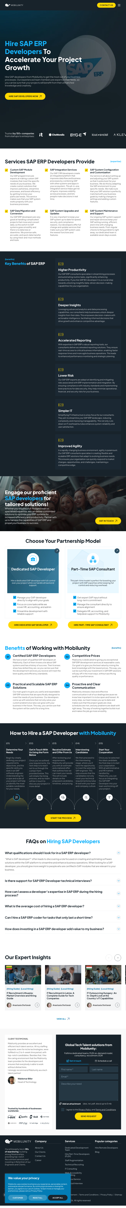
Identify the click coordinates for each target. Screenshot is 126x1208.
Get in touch (106, 521)
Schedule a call (105, 1061)
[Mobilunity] (14, 5)
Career (38, 1160)
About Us (39, 1148)
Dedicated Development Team (76, 1149)
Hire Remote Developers (106, 1148)
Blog (97, 1152)
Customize (18, 1198)
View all (61, 1019)
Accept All (58, 1198)
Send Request (88, 1116)
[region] (38, 1188)
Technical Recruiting (74, 1164)
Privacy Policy (85, 1109)
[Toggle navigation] (119, 5)
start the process (61, 818)
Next (117, 957)
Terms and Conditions (106, 1109)
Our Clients (40, 1152)
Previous (109, 957)
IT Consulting (71, 1169)
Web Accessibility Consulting (73, 1174)
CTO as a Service (73, 1179)
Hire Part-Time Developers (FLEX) (77, 1155)
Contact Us (106, 5)
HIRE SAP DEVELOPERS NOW (23, 96)
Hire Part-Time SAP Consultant (91, 624)
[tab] (63, 862)
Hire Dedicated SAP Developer (31, 624)
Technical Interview (74, 1183)
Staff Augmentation (74, 1160)
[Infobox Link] (23, 987)
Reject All (37, 1198)
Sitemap (118, 1195)
